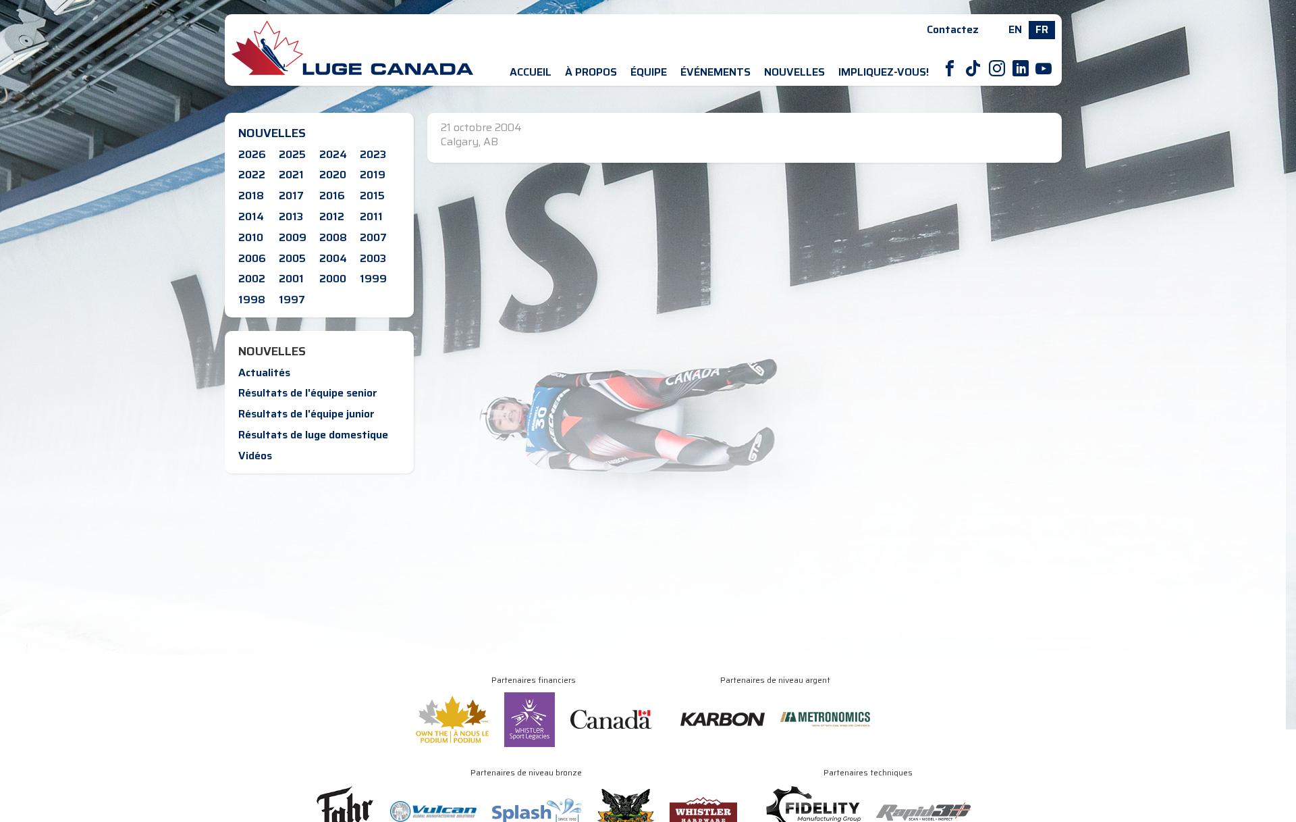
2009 (292, 237)
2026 (252, 154)
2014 (251, 216)
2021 (291, 174)
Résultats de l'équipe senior (307, 392)
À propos (591, 71)
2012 (331, 216)
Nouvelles (794, 71)
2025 (292, 154)
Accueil (530, 71)
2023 (373, 154)
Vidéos (255, 455)
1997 (292, 299)
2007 (373, 237)
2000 (332, 278)
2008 (333, 237)
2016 (332, 195)
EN (1015, 29)
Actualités (264, 372)
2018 (251, 195)
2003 (373, 258)
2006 (252, 258)
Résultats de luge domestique (313, 434)
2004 (333, 258)
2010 (250, 237)
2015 (372, 195)
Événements (715, 71)
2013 (291, 216)
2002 (251, 278)
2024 (333, 154)
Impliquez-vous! (883, 71)
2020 (332, 174)
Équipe (648, 71)
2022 (251, 174)
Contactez (953, 29)
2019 (372, 174)
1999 (373, 278)
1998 (251, 299)
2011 (371, 216)
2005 (292, 258)
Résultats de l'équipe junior (306, 413)
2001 (291, 278)
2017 (291, 195)
